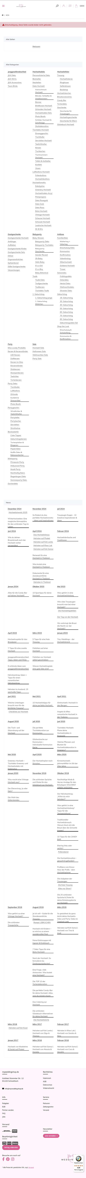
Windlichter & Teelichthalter (16, 412)
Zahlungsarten (48, 1107)
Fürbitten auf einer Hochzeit (40, 649)
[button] (57, 5)
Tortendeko (62, 104)
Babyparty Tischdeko (44, 245)
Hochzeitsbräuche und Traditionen (66, 538)
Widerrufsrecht (48, 1088)
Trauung (60, 75)
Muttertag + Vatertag (65, 242)
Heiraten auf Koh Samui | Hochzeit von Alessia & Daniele (43, 1049)
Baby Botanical (41, 273)
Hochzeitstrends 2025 (18, 512)
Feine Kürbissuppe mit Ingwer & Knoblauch (42, 941)
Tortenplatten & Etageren (17, 443)
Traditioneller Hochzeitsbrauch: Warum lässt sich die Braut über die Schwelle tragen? (67, 825)
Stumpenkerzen (17, 373)
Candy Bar (61, 100)
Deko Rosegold (41, 200)
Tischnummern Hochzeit (41, 156)
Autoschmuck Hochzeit (40, 90)
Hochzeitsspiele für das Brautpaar (17, 640)
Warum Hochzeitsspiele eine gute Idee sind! (42, 667)
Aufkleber (12, 245)
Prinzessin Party (17, 462)
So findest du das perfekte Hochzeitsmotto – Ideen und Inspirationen (43, 517)
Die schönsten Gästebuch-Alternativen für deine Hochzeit (43, 1013)
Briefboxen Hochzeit (43, 106)
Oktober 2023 (38, 586)
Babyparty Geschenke (39, 249)
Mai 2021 (37, 696)
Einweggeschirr (41, 133)
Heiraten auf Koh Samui (43, 549)
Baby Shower (38, 238)
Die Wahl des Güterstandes (13, 798)
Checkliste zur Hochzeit (18, 711)
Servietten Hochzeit (43, 140)
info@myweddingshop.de (14, 1089)
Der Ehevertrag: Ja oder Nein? (18, 789)
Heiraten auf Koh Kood (18, 1028)
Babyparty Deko (42, 241)
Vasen (37, 168)
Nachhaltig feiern (18, 473)
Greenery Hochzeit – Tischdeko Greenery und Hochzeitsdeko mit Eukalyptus (18, 765)
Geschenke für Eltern (68, 121)
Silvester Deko (66, 290)
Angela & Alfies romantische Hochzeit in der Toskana (67, 714)
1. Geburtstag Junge (43, 298)
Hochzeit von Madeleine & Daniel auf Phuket (18, 1047)
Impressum (47, 1078)
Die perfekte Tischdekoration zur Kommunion (41, 730)
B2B (3, 1107)
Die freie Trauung (65, 885)
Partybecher (16, 421)
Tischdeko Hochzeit (41, 130)
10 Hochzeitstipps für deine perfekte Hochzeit (42, 704)
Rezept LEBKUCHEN (42, 922)
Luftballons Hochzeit (41, 172)
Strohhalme (15, 428)
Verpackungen (14, 270)
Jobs (3, 1117)
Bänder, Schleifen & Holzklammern (43, 97)
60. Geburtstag (66, 312)
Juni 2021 (12, 696)
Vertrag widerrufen (11, 1147)
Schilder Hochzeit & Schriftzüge (43, 121)
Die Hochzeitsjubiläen (67, 610)
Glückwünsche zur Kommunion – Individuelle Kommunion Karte (42, 743)
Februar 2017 (63, 1024)
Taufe (35, 276)
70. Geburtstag (66, 315)
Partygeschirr (13, 407)
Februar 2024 (63, 531)
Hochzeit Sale (38, 348)
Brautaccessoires (64, 97)
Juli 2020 (36, 721)
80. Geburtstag (66, 319)
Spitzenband (13, 263)
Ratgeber (5, 1103)
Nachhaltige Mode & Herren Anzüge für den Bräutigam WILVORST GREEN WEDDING (66, 783)
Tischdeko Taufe (42, 290)
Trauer (62, 269)
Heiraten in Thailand (42, 582)
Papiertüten (15, 449)
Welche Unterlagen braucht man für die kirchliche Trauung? (16, 705)
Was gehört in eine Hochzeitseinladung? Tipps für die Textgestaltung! (65, 809)
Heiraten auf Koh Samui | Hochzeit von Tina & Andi (67, 930)
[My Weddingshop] (21, 5)
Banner (38, 102)
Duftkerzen (15, 358)
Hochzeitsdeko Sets (43, 113)
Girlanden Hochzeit (43, 109)
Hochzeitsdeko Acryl (43, 193)
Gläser (10, 256)
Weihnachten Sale (40, 355)
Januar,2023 (62, 633)
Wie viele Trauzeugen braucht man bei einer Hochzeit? (66, 604)
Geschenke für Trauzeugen (66, 112)
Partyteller (15, 417)
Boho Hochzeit (41, 211)
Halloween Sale (39, 351)
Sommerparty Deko (19, 480)
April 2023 (12, 633)
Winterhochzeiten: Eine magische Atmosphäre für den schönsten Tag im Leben (18, 522)
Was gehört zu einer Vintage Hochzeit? (16, 914)
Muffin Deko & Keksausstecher (17, 453)
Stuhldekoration (41, 126)
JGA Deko (12, 75)
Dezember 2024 (14, 509)
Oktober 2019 (63, 773)
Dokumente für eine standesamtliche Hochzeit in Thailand (41, 576)
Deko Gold (39, 204)
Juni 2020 (61, 721)
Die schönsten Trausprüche (13, 923)
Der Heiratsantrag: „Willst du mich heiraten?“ (65, 796)
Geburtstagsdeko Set (69, 323)
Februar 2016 (63, 1040)
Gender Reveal (41, 255)
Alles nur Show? (64, 888)
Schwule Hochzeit (42, 222)
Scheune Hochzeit (42, 218)
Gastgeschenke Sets (16, 252)
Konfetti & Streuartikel (15, 399)
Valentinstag (65, 258)
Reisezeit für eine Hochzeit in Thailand (41, 556)
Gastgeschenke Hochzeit (18, 238)
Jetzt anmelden (50, 1136)
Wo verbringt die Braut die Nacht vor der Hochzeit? (66, 626)
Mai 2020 (12, 754)
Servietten (15, 424)
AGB (44, 1082)
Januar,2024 (13, 586)
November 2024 (39, 509)
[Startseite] (2, 15)
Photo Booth (40, 116)
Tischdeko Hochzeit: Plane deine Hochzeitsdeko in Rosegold (65, 732)
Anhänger (12, 241)
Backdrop (64, 89)
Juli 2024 (61, 509)
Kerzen (38, 148)
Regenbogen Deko (18, 476)
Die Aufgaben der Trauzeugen (64, 879)
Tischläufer (39, 137)
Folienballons (40, 175)
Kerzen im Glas (17, 362)
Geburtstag (62, 294)
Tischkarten (40, 151)
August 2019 (38, 907)
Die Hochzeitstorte (41, 1020)
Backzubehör (13, 432)
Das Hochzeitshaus (41, 535)
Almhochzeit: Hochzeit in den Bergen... (67, 704)
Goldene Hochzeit (67, 265)
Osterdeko (64, 280)
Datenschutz (47, 1085)
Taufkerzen (39, 287)
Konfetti (38, 164)
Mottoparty (12, 458)
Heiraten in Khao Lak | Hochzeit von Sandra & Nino (66, 1033)
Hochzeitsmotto (39, 182)
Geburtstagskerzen (19, 439)
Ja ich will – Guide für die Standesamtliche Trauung (43, 916)
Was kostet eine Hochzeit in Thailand (41, 565)
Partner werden (8, 1110)
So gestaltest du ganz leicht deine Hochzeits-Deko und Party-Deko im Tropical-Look (67, 917)
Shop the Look (63, 326)
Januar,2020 (13, 773)
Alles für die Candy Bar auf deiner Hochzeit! (17, 594)
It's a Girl (39, 265)
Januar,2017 (13, 1040)
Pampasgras (40, 197)
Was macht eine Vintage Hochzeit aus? (18, 780)
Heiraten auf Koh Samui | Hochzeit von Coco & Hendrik (67, 1049)
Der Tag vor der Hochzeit (67, 617)
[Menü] (82, 1156)
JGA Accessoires (15, 82)
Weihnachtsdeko (67, 287)
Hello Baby (39, 262)
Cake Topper (16, 435)
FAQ (3, 1113)
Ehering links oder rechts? (64, 846)
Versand (46, 1110)
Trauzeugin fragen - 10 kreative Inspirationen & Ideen (67, 517)
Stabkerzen (15, 369)
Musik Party (15, 469)
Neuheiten (37, 82)
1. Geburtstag (38, 294)
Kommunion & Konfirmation (65, 337)
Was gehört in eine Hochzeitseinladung (65, 594)
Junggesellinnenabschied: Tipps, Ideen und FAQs (18, 658)
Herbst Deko (65, 283)
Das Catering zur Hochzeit (40, 1003)
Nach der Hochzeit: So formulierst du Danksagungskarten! (42, 961)
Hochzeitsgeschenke (68, 117)
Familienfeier (62, 238)
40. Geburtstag (66, 305)
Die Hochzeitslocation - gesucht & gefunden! (66, 859)
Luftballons (15, 391)
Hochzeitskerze (66, 79)
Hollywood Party (18, 466)
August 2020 (13, 721)
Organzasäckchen (15, 259)
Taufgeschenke (41, 283)
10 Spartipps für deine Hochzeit (42, 594)
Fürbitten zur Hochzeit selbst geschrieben (42, 658)
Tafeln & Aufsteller (43, 161)
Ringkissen (64, 82)
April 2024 (37, 531)
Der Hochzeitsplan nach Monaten (42, 762)
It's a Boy (39, 269)
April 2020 (37, 754)
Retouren (46, 1103)
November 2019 (39, 773)
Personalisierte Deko (41, 75)
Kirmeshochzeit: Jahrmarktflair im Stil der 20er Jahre (67, 763)
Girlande (14, 394)
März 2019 (61, 907)
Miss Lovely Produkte (17, 348)
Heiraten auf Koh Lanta (43, 542)
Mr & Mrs (39, 229)
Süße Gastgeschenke (16, 266)
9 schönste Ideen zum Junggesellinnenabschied (18, 667)
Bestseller (37, 79)
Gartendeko (13, 483)
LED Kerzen (15, 355)
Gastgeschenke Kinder (17, 248)
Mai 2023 (61, 586)
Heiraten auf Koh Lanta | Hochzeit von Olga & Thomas (43, 1033)
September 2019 (15, 907)
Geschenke (61, 107)
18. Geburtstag (66, 298)
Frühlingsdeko (66, 276)
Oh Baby (39, 258)
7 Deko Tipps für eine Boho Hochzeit (41, 950)
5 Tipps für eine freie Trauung (41, 640)
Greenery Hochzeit (43, 189)
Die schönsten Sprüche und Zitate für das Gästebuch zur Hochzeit (42, 782)
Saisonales (61, 273)
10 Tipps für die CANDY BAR (67, 838)
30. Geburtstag (66, 301)
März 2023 (37, 633)
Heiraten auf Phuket (41, 538)
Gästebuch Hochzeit (65, 124)
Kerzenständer (17, 365)
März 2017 (37, 1024)
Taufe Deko (40, 280)
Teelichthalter (41, 144)
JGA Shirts (12, 79)
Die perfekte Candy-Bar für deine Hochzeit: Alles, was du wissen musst (43, 993)
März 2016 (37, 1040)
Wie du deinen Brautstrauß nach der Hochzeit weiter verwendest (17, 541)
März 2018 (12, 1024)
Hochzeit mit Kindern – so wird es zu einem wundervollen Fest (42, 931)
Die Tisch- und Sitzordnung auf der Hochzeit (16, 730)
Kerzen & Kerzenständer (18, 351)
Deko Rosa (39, 207)
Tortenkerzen (16, 380)
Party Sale (37, 358)
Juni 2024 (12, 531)
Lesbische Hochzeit (43, 225)
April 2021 (61, 696)
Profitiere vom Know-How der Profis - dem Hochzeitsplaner (66, 869)
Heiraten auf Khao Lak (42, 545)
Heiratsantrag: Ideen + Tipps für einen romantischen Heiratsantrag (17, 679)
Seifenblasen (65, 86)
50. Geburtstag (66, 308)
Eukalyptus (39, 186)
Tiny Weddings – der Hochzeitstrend (65, 640)
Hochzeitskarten (64, 93)
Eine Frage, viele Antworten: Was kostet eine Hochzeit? (42, 972)
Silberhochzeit (66, 262)
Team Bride (12, 86)
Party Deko (12, 383)
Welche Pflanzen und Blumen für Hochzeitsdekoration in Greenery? (66, 746)
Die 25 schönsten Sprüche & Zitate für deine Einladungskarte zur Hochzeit (66, 899)
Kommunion (65, 251)
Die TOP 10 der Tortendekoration (40, 982)
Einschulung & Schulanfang (65, 331)
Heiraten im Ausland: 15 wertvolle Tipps (18, 690)
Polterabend (63, 852)
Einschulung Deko (67, 248)
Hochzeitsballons (42, 179)
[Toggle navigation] (3, 6)
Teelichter (15, 376)
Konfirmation (65, 255)
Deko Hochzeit (39, 86)
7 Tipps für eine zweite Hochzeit (17, 649)
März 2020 (61, 754)
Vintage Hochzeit (42, 215)
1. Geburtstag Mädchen (41, 302)
